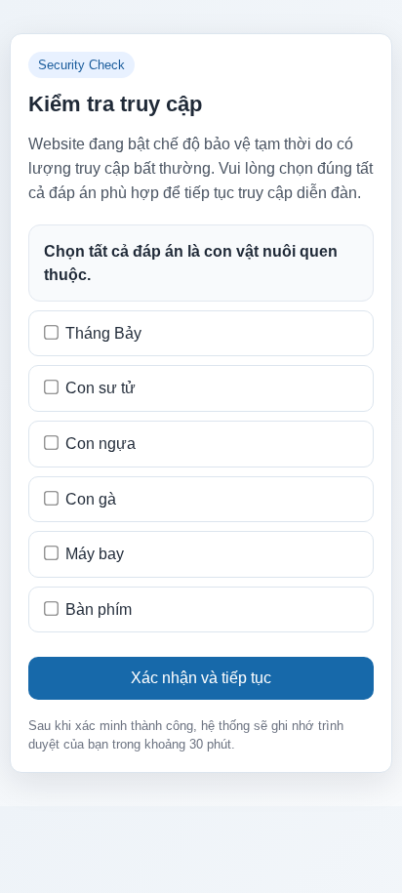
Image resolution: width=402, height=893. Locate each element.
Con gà (90, 499)
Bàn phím (98, 609)
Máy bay (94, 554)
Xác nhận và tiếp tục (201, 678)
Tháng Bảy (103, 333)
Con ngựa (100, 443)
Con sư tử (100, 388)
